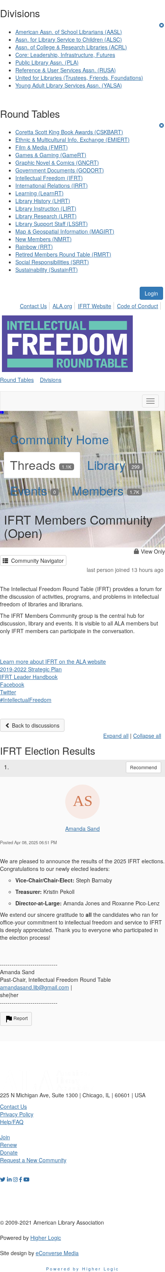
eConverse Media (57, 1253)
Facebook (12, 684)
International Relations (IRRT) (51, 185)
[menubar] (91, 305)
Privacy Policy (16, 1114)
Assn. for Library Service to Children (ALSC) (68, 39)
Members (105, 490)
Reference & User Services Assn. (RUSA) (65, 70)
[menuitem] (35, 305)
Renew (8, 1145)
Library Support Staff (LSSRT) (51, 223)
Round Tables (17, 379)
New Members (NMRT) (43, 239)
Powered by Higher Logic (82, 1269)
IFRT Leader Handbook (29, 677)
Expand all (116, 735)
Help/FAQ (11, 1122)
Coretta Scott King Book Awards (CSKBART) (69, 132)
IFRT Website (94, 306)
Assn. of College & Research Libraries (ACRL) (71, 47)
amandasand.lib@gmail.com (34, 987)
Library (113, 464)
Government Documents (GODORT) (59, 170)
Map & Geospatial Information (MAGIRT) (64, 231)
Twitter (8, 692)
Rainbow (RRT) (34, 246)
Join (5, 1137)
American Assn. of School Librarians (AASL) (68, 32)
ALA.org (62, 306)
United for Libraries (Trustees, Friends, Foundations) (79, 77)
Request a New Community (33, 1160)
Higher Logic (45, 1237)
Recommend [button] (143, 767)
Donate (9, 1152)
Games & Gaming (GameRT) (50, 155)
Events (33, 490)
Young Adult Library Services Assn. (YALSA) (68, 85)
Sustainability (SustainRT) (46, 269)
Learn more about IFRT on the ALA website (53, 661)
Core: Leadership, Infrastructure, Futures (65, 54)
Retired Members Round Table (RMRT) (63, 254)
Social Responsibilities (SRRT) (52, 262)
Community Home (59, 439)
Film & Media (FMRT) (41, 147)
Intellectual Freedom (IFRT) (49, 178)
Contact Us (33, 306)
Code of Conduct (137, 306)
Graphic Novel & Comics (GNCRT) (57, 162)
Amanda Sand (82, 828)
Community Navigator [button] (36, 560)
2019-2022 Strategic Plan (31, 669)
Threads (40, 464)
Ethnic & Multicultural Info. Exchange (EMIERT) (72, 139)
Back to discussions (34, 725)
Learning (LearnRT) (39, 193)
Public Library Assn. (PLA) (47, 62)
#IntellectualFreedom (25, 699)
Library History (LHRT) (42, 201)
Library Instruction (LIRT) (45, 208)
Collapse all (147, 735)
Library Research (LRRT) (46, 216)
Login (151, 293)
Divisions (50, 379)
